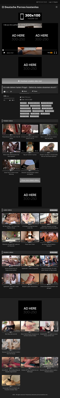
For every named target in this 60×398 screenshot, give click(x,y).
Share (35, 91)
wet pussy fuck (35, 116)
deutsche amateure (26, 108)
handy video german (47, 108)
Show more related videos (30, 180)
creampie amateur (36, 105)
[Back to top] (55, 393)
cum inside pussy (47, 105)
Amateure (24, 103)
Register (56, 2)
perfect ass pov (50, 111)
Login (50, 2)
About (25, 91)
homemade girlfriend (26, 111)
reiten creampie (35, 113)
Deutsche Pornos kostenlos (21, 7)
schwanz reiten (25, 116)
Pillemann (28, 97)
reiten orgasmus (45, 113)
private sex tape (25, 113)
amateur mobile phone (34, 103)
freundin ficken (37, 108)
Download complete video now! (31, 81)
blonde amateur (25, 105)
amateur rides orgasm (47, 103)
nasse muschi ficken (38, 111)
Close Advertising (30, 48)
